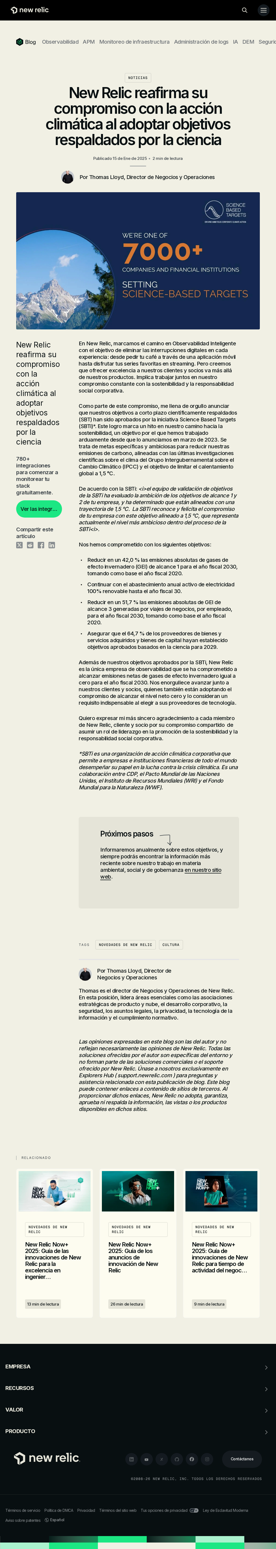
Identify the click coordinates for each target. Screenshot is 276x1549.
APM (89, 42)
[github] (176, 1459)
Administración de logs (201, 42)
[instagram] (207, 1459)
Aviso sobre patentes (22, 1520)
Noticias (138, 77)
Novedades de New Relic (125, 944)
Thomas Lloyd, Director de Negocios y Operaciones (152, 177)
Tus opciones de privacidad (164, 1510)
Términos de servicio (22, 1510)
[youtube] (146, 1459)
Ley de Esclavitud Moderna (225, 1510)
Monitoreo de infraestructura (134, 42)
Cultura (171, 944)
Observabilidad (60, 42)
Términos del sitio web (117, 1510)
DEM (248, 42)
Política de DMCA (58, 1510)
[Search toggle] (244, 10)
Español (57, 1519)
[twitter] (161, 1459)
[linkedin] (131, 1459)
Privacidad (86, 1510)
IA (235, 42)
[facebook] (191, 1459)
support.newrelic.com (144, 1075)
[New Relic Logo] (28, 10)
